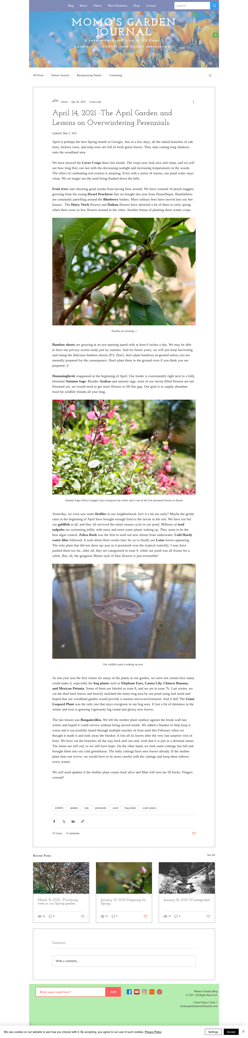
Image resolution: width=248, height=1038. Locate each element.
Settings (213, 1032)
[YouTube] (136, 991)
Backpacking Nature (89, 75)
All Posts (38, 75)
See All (211, 855)
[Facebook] (129, 991)
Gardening (115, 75)
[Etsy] (151, 991)
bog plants (130, 807)
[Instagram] (144, 991)
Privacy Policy (153, 1032)
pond (115, 807)
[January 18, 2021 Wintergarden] (187, 878)
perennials (100, 807)
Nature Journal (60, 75)
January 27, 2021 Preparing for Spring (123, 901)
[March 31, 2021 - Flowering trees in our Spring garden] (61, 878)
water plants (149, 807)
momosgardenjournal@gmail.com (199, 1006)
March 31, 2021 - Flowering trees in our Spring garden (58, 901)
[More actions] (193, 101)
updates (74, 807)
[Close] (243, 1032)
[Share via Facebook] (54, 821)
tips (87, 807)
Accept (231, 1032)
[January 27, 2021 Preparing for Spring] (124, 878)
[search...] (214, 5)
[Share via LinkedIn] (73, 821)
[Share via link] (82, 821)
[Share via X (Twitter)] (63, 821)
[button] (215, 34)
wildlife (59, 807)
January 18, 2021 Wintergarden (187, 900)
